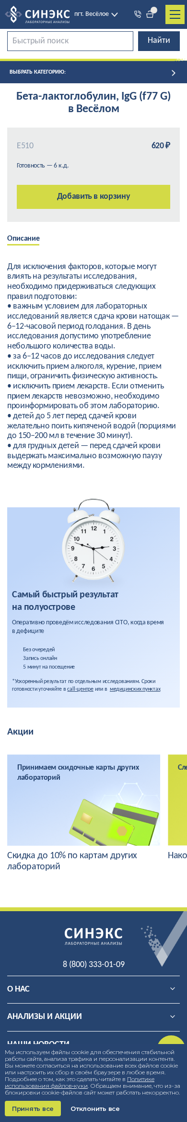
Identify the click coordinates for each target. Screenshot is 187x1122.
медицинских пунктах (135, 689)
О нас (18, 989)
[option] (30, 239)
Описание (23, 239)
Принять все (33, 1108)
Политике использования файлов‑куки (79, 1082)
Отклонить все (95, 1108)
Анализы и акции (44, 1016)
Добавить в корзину (93, 196)
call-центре (80, 689)
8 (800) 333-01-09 (94, 964)
